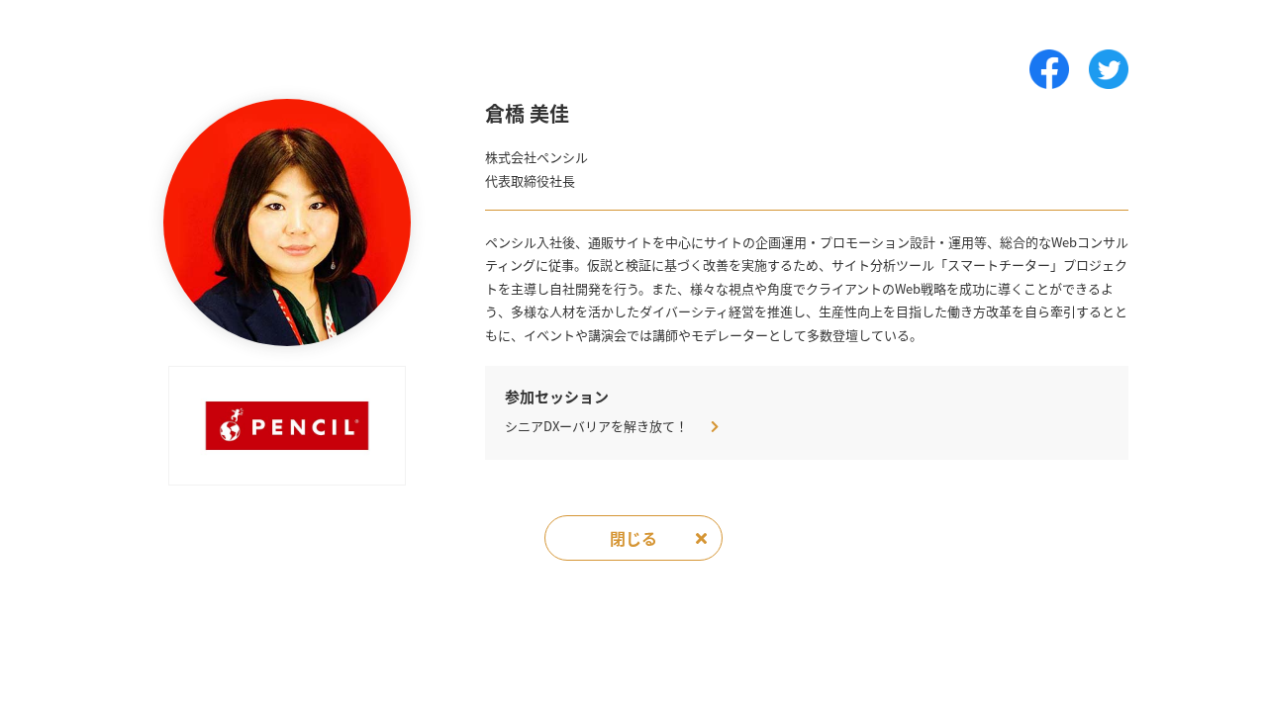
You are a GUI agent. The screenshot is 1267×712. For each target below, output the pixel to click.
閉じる (633, 538)
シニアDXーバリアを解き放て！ (598, 425)
